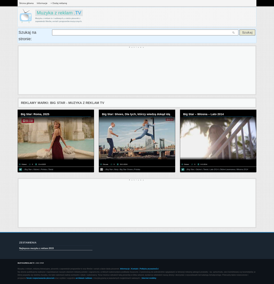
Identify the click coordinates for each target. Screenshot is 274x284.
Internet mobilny (149, 278)
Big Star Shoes (126, 169)
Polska (44, 169)
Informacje (42, 3)
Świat (50, 169)
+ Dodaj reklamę (59, 3)
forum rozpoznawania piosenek (40, 278)
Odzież (24, 164)
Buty (116, 169)
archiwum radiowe (84, 278)
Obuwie (105, 164)
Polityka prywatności (149, 269)
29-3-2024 (123, 164)
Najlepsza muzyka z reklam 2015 (36, 248)
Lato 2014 (214, 169)
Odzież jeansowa (227, 169)
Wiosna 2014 (242, 169)
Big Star (28, 169)
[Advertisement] (114, 70)
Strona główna (26, 3)
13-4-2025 (42, 164)
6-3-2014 (204, 164)
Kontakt (134, 269)
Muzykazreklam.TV (26, 263)
